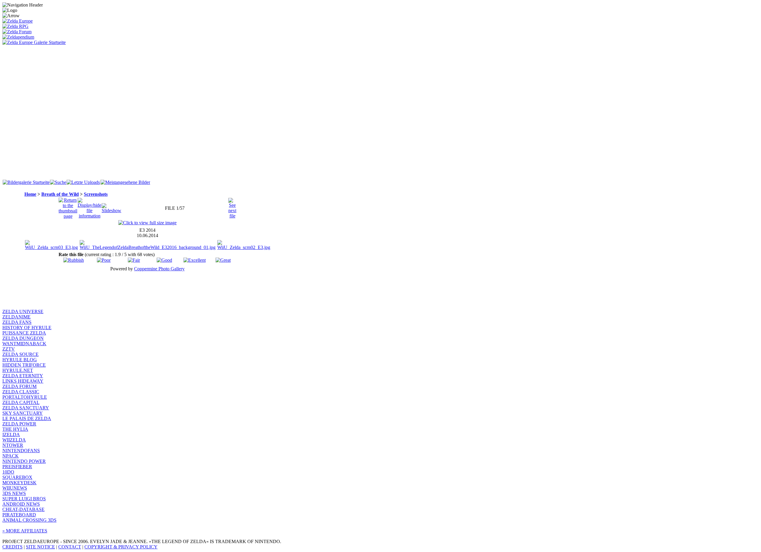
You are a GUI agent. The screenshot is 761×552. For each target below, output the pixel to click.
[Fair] (134, 260)
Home (30, 194)
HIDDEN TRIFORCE (24, 365)
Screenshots (96, 194)
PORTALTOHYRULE (24, 397)
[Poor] (104, 260)
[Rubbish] (73, 260)
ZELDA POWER (19, 423)
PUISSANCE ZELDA (24, 332)
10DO (8, 471)
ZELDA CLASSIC (20, 391)
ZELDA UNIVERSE (22, 311)
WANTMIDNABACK (24, 343)
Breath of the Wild (60, 194)
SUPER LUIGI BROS (24, 498)
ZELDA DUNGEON (23, 338)
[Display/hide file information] (89, 206)
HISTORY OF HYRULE (26, 327)
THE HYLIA (15, 429)
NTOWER (12, 445)
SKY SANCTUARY (22, 413)
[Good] (164, 260)
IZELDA (11, 434)
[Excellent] (194, 260)
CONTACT (69, 546)
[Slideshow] (111, 206)
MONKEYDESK (19, 482)
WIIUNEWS (14, 488)
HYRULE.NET (17, 370)
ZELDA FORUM (19, 386)
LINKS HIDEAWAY (22, 381)
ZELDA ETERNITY (22, 375)
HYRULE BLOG (19, 359)
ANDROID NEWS (21, 504)
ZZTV (8, 348)
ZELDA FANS (17, 322)
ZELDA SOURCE (20, 354)
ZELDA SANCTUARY (25, 407)
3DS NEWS (14, 493)
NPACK (10, 455)
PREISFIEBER (17, 466)
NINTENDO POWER (24, 461)
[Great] (223, 260)
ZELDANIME (16, 316)
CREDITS (12, 546)
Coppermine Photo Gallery (159, 268)
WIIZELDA (14, 439)
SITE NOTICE (40, 546)
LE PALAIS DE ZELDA (26, 418)
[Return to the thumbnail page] (68, 206)
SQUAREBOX (17, 477)
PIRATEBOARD (19, 514)
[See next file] (232, 206)
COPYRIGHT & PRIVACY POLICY (121, 546)
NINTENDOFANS (21, 450)
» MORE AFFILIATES (24, 530)
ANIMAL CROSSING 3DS (29, 520)
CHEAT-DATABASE (23, 509)
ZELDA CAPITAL (21, 402)
